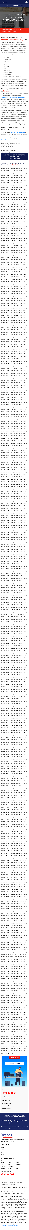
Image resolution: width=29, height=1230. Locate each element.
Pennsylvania (6, 31)
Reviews (3, 1153)
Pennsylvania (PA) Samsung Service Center (13, 97)
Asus (9, 1162)
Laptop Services (6, 1108)
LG (16, 1166)
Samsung (18, 1160)
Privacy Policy (4, 1182)
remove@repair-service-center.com (14, 1123)
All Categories (6, 1100)
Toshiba (10, 1166)
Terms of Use (12, 1182)
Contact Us (4, 1155)
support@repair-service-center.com (14, 1139)
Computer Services (7, 1106)
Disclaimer (19, 1182)
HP (2, 1164)
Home (4, 29)
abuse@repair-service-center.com (14, 1128)
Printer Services (6, 1103)
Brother (3, 1168)
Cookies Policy (4, 1184)
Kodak (17, 1162)
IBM (17, 1168)
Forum (2, 1149)
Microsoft (3, 1160)
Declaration (12, 1184)
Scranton (13, 31)
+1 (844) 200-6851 (17, 5)
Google (3, 1166)
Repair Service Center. (7, 140)
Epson (10, 1168)
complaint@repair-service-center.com (14, 1116)
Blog (2, 1147)
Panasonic (18, 1164)
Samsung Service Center (14, 29)
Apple (2, 1162)
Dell (9, 1164)
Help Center (4, 1151)
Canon (10, 1160)
